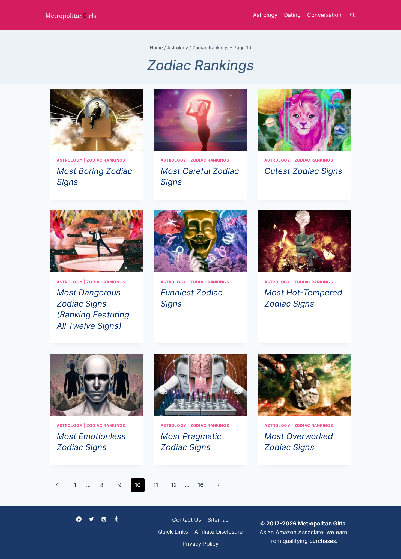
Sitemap (218, 519)
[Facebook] (78, 519)
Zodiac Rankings (105, 160)
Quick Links (173, 531)
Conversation (324, 15)
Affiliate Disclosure (218, 531)
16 (201, 485)
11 (155, 485)
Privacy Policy (200, 543)
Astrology (265, 15)
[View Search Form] (352, 15)
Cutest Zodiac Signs (303, 171)
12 (174, 485)
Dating (292, 15)
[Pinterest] (103, 519)
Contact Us (186, 519)
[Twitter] (91, 519)
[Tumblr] (116, 519)
